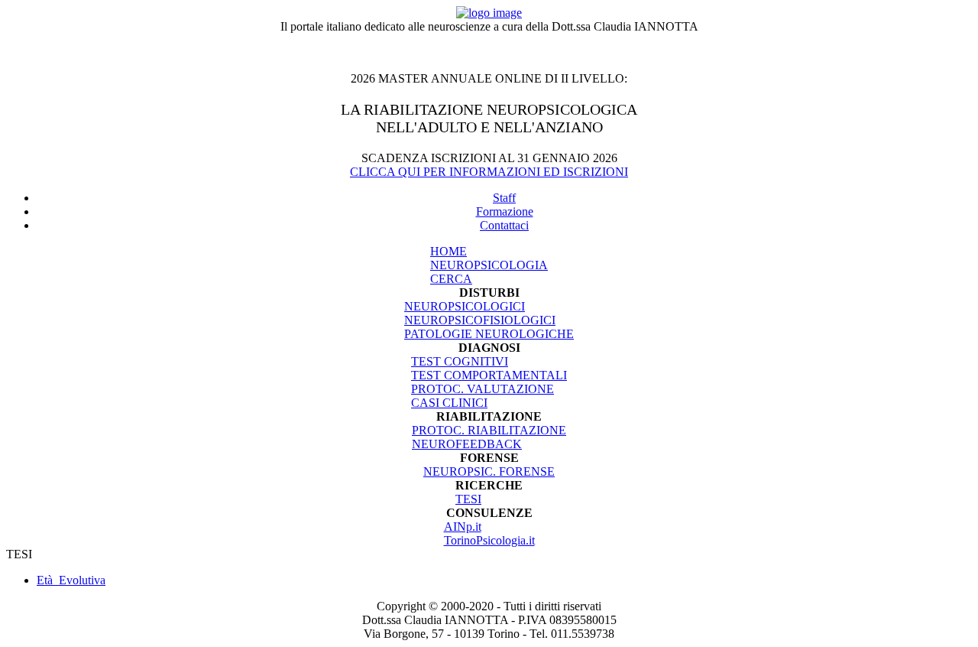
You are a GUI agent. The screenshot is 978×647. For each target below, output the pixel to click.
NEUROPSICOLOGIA (489, 264)
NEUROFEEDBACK (467, 443)
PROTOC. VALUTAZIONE (482, 388)
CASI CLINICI (449, 402)
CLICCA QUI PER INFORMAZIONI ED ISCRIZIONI (489, 171)
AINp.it (462, 526)
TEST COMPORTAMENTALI (489, 375)
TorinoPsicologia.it (489, 540)
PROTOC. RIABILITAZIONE (489, 430)
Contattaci (504, 225)
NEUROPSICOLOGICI (464, 306)
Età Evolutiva (71, 580)
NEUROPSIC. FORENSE (489, 471)
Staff (504, 197)
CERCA (451, 278)
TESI (468, 499)
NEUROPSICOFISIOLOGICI (479, 320)
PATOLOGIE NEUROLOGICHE (489, 333)
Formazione (504, 211)
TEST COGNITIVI (459, 361)
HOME (448, 251)
